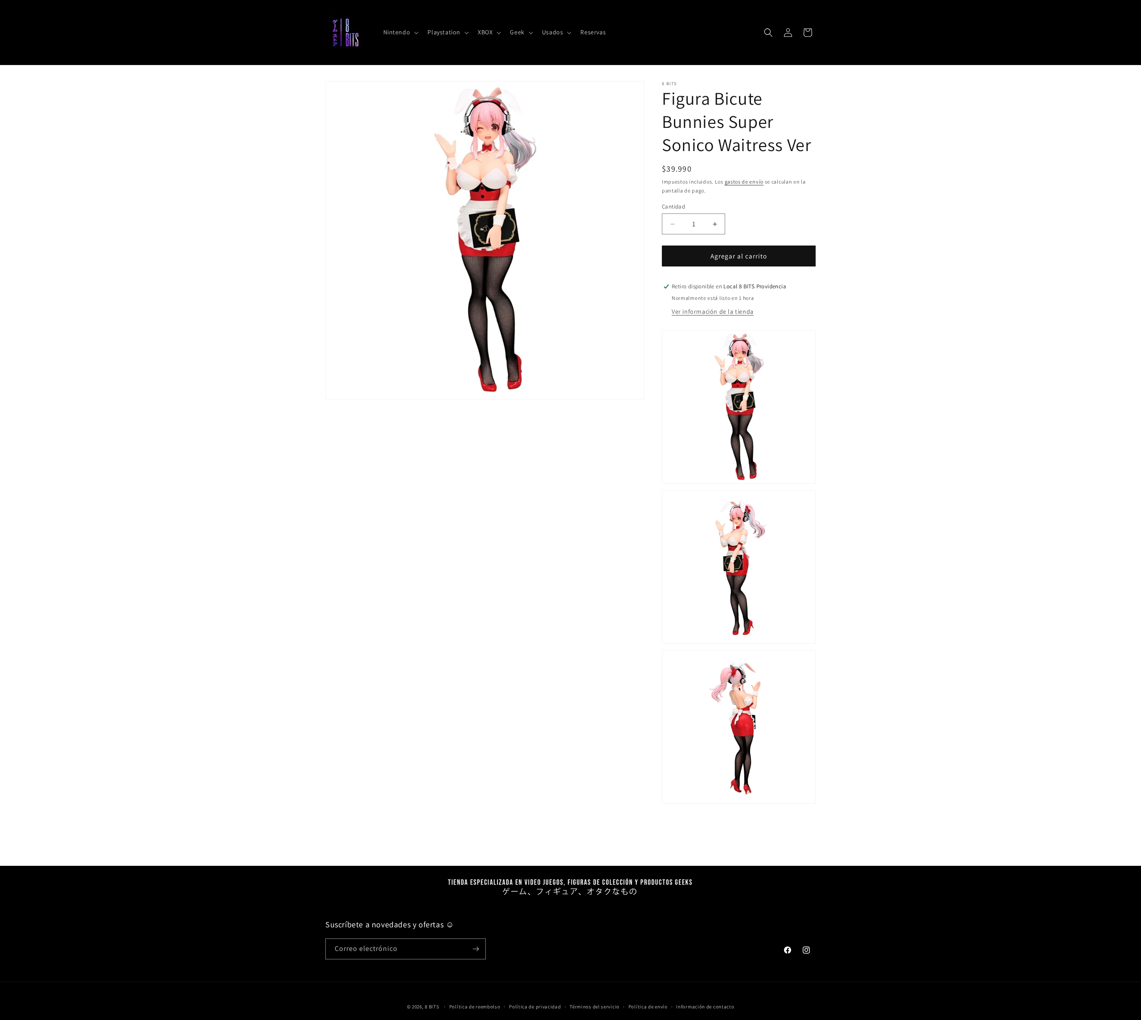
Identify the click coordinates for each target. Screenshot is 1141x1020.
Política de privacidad (535, 1007)
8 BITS (432, 1007)
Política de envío (648, 1007)
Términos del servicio (595, 1007)
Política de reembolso (475, 1007)
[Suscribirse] (475, 948)
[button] (400, 32)
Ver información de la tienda (713, 311)
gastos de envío (744, 181)
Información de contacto (705, 1007)
